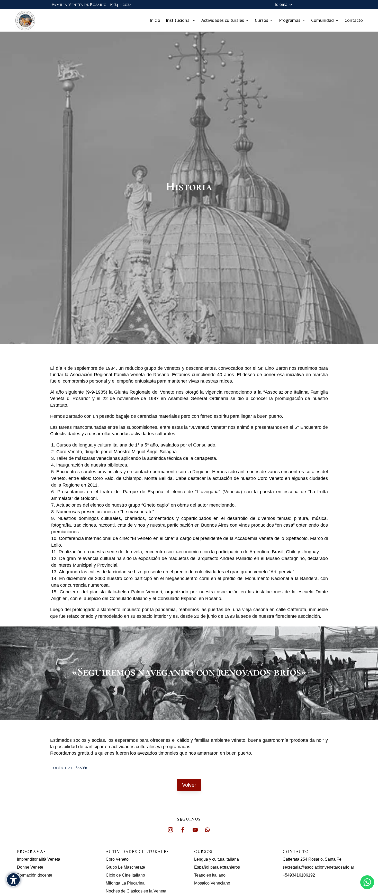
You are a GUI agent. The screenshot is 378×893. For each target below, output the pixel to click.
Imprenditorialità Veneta (38, 859)
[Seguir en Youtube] (195, 830)
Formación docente (34, 875)
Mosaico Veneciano (212, 883)
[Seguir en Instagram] (170, 830)
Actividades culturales (222, 20)
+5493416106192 (299, 875)
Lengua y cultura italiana (216, 859)
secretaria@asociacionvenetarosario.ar (318, 867)
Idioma (281, 5)
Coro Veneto (117, 859)
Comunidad (322, 20)
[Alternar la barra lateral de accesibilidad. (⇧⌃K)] (13, 880)
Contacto (354, 20)
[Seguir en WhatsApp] (207, 830)
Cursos (261, 20)
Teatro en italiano (210, 875)
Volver (189, 785)
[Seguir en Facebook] (183, 830)
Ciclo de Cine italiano (125, 875)
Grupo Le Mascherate (125, 867)
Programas (289, 20)
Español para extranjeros (217, 867)
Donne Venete (30, 867)
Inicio (155, 20)
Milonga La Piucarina (125, 883)
